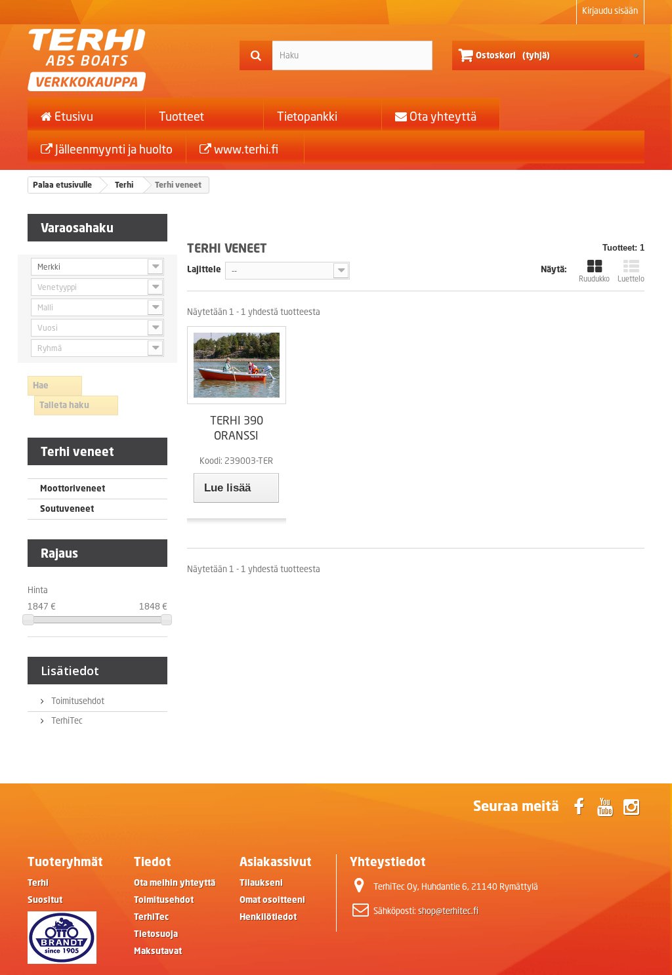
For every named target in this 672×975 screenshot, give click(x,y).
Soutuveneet (67, 508)
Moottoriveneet (72, 488)
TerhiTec (66, 720)
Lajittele (204, 269)
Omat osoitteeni (272, 899)
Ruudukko (594, 278)
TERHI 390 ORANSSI (236, 428)
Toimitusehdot (76, 701)
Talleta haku (64, 405)
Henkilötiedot (268, 917)
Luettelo (631, 278)
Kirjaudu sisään (610, 10)
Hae (41, 385)
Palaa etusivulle (62, 185)
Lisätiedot (70, 670)
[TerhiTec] (124, 60)
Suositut (45, 899)
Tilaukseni (261, 882)
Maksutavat (158, 951)
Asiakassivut (276, 861)
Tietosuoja (156, 934)
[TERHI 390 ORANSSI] (237, 365)
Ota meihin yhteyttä (174, 882)
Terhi (38, 882)
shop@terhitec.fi (448, 911)
